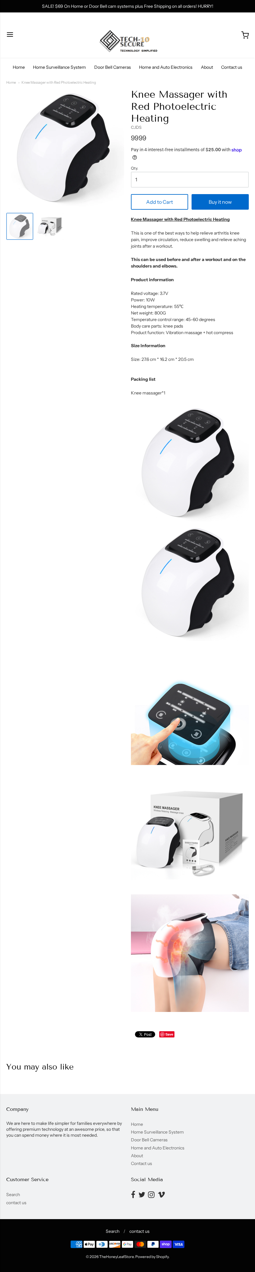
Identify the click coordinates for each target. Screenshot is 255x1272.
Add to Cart (159, 202)
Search (13, 1194)
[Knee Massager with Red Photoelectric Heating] (19, 226)
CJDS (136, 127)
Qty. (134, 168)
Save (169, 1034)
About (207, 67)
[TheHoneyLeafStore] (127, 35)
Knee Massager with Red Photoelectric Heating (58, 82)
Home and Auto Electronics (165, 67)
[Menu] (10, 35)
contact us (16, 1202)
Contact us (231, 67)
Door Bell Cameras (112, 67)
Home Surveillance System (59, 67)
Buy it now (220, 202)
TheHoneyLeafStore (116, 1256)
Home (19, 67)
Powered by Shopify (152, 1256)
